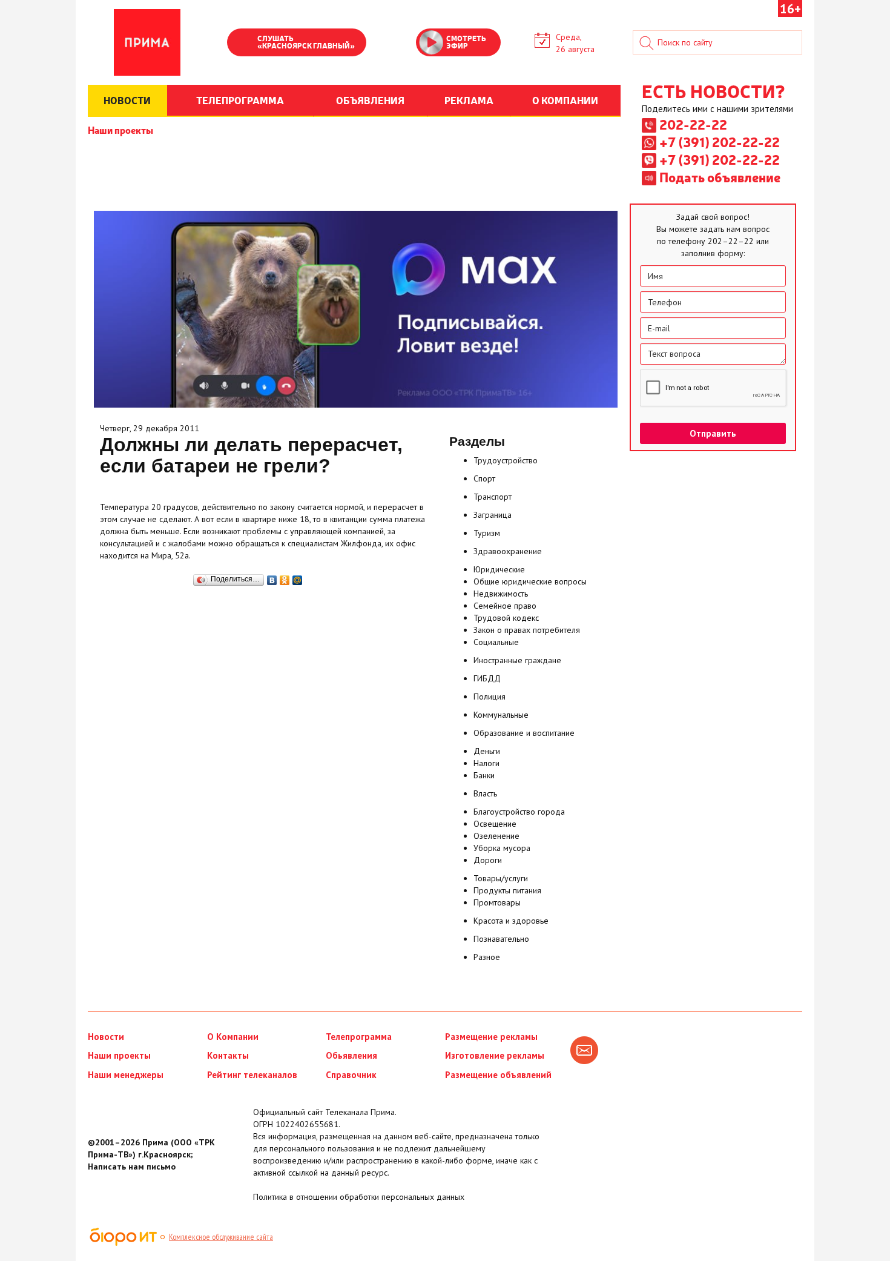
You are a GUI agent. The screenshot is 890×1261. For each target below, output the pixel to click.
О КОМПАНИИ (565, 100)
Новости (106, 1036)
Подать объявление (719, 177)
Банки (484, 775)
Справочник (351, 1075)
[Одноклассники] (285, 577)
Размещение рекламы (491, 1036)
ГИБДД (487, 678)
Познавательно (501, 938)
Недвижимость (500, 593)
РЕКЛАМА (468, 100)
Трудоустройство (505, 460)
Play (242, 43)
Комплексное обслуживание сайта (221, 1236)
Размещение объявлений (498, 1075)
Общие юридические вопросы (530, 581)
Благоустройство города (519, 811)
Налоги (486, 763)
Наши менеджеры (125, 1075)
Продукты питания (507, 890)
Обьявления (351, 1055)
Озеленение (496, 835)
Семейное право (504, 605)
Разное (486, 957)
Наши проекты (120, 129)
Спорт (484, 478)
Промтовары (497, 902)
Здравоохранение (507, 551)
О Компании (233, 1036)
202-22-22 (693, 124)
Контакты (228, 1055)
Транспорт (492, 496)
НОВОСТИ (127, 100)
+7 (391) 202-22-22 (719, 141)
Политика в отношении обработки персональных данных (358, 1196)
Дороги (487, 860)
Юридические (499, 569)
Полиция (489, 696)
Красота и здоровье (511, 920)
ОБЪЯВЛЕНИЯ (370, 100)
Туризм (486, 533)
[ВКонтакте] (272, 577)
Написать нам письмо (132, 1166)
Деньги (486, 751)
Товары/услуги (500, 878)
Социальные (496, 642)
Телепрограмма (359, 1036)
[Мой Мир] (297, 577)
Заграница (492, 514)
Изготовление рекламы (494, 1055)
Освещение (494, 823)
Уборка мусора (501, 847)
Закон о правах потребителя (526, 629)
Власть (485, 793)
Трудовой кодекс (506, 617)
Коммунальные (501, 714)
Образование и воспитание (524, 732)
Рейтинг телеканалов (252, 1075)
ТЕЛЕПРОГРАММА (240, 100)
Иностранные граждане (517, 660)
